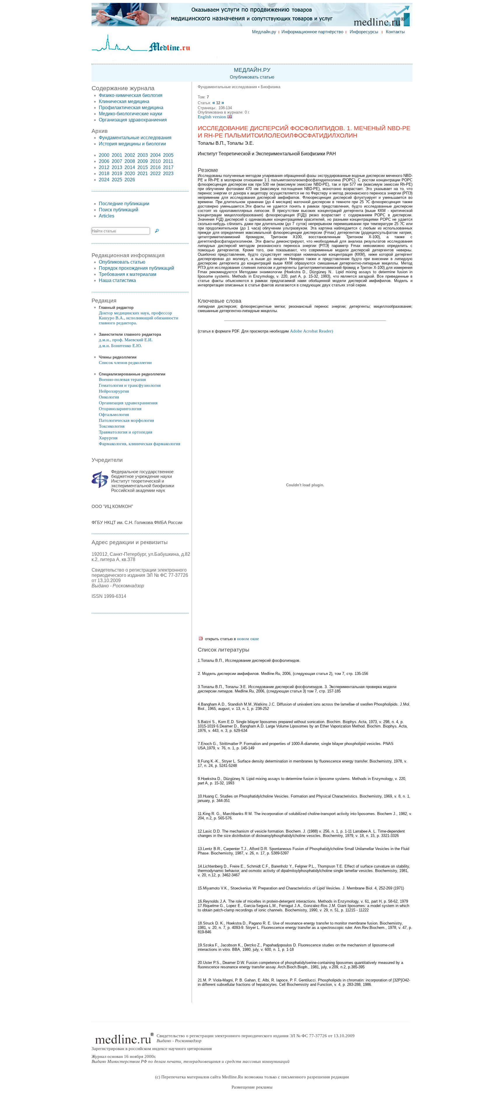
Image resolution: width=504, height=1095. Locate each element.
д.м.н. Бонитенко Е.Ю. (120, 345)
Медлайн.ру (264, 31)
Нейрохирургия (114, 391)
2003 (142, 155)
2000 (104, 155)
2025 (117, 179)
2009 (142, 161)
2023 (168, 173)
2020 (130, 173)
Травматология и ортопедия (125, 432)
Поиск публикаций (118, 209)
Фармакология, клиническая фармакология (139, 443)
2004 (155, 155)
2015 (142, 167)
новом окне (248, 638)
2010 (155, 161)
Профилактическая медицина (131, 107)
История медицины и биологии (132, 143)
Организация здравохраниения (133, 119)
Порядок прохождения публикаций (136, 268)
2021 (142, 173)
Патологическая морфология (126, 420)
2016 (155, 167)
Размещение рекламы (252, 1087)
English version (212, 116)
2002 (130, 155)
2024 (104, 179)
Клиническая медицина (124, 101)
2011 (168, 161)
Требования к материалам (127, 274)
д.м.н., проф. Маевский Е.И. (126, 339)
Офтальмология (114, 414)
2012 (104, 167)
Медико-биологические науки (130, 113)
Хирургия (108, 438)
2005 (168, 155)
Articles (106, 215)
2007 (117, 161)
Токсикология (112, 426)
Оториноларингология (120, 408)
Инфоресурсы (364, 31)
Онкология (109, 397)
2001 (117, 155)
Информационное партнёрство (312, 31)
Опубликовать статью (252, 77)
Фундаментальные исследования (135, 137)
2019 (117, 173)
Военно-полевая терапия (122, 379)
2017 (168, 167)
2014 (130, 167)
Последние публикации (124, 203)
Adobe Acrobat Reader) (311, 331)
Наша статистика (117, 280)
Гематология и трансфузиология (130, 385)
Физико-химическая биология (130, 95)
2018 (104, 173)
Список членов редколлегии (125, 362)
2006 (104, 161)
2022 (155, 173)
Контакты (395, 31)
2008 (130, 161)
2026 (130, 179)
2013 (117, 167)
